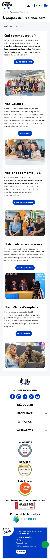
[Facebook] (12, 399)
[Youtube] (37, 399)
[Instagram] (18, 399)
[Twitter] (31, 399)
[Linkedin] (25, 399)
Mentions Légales (24, 537)
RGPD (18, 540)
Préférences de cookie (26, 546)
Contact (21, 552)
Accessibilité (21, 543)
